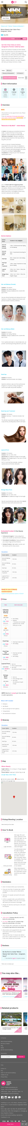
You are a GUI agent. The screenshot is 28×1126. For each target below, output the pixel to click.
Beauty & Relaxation (18, 26)
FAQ (2, 1070)
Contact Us (3, 1068)
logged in (14, 958)
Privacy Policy (4, 1077)
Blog (2, 1045)
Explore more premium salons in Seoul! (12, 593)
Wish (20, 980)
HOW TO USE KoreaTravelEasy (8, 1072)
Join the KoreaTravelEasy (7, 1049)
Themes (10, 26)
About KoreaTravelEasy (6, 1041)
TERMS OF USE (4, 1074)
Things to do (4, 26)
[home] (14, 2)
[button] (14, 797)
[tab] (10, 77)
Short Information (10, 78)
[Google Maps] (5, 774)
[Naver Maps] (12, 774)
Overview (21, 78)
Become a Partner (5, 1043)
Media (2, 1047)
